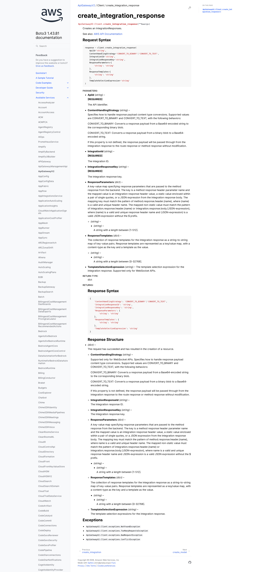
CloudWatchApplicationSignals (52, 212)
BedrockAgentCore (48, 346)
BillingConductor (46, 378)
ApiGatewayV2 (46, 171)
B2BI (40, 277)
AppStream (44, 232)
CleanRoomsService (48, 432)
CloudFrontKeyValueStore (51, 466)
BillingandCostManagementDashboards (52, 303)
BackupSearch (45, 291)
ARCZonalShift (45, 247)
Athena (41, 257)
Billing (41, 373)
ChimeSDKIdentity (47, 407)
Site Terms (91, 566)
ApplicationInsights (48, 206)
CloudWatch (44, 501)
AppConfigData (46, 181)
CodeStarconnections (49, 555)
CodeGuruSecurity (47, 540)
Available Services (45, 97)
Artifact (42, 252)
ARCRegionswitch (47, 242)
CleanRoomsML (46, 437)
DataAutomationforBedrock (52, 355)
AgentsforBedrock (47, 336)
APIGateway (44, 161)
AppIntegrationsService (50, 196)
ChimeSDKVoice (46, 427)
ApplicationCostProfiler (50, 218)
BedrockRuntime (46, 368)
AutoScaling (44, 267)
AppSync (42, 237)
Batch (41, 297)
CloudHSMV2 (45, 476)
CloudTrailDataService (50, 496)
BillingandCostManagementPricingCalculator (52, 317)
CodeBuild (43, 510)
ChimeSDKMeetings (48, 417)
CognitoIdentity (46, 564)
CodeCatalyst (45, 515)
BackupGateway (46, 287)
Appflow (42, 191)
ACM (40, 117)
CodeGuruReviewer (48, 535)
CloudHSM (43, 471)
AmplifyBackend (46, 151)
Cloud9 (42, 442)
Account (42, 107)
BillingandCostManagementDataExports (52, 310)
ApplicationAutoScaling (50, 200)
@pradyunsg (104, 563)
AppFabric (43, 186)
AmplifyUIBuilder (46, 156)
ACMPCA (42, 122)
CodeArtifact (45, 505)
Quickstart (41, 73)
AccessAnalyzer (46, 102)
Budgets (42, 388)
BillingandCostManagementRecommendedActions (52, 325)
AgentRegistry (45, 127)
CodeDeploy (44, 530)
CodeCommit (45, 520)
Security (40, 92)
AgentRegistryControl (49, 132)
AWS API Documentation (108, 33)
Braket (41, 382)
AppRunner (43, 228)
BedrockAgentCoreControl (51, 351)
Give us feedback (45, 66)
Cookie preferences (106, 566)
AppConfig (43, 176)
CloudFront (44, 461)
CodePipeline (45, 550)
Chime (41, 402)
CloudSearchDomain (48, 486)
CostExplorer (44, 392)
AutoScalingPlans (47, 272)
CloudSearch (45, 481)
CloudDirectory (46, 451)
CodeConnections (47, 525)
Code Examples (43, 82)
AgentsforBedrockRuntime (51, 341)
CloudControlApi (46, 446)
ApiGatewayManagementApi (52, 166)
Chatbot (42, 397)
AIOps (41, 137)
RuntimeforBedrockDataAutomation (53, 362)
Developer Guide (44, 87)
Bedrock (42, 331)
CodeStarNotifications (49, 560)
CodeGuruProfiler (47, 545)
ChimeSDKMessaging (49, 422)
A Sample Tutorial (45, 78)
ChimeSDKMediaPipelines (51, 412)
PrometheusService (48, 141)
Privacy (81, 566)
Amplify (42, 146)
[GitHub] (189, 563)
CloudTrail (43, 491)
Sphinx (91, 563)
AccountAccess (46, 112)
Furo (114, 563)
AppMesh (43, 223)
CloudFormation (46, 456)
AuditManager (45, 262)
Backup (42, 282)
